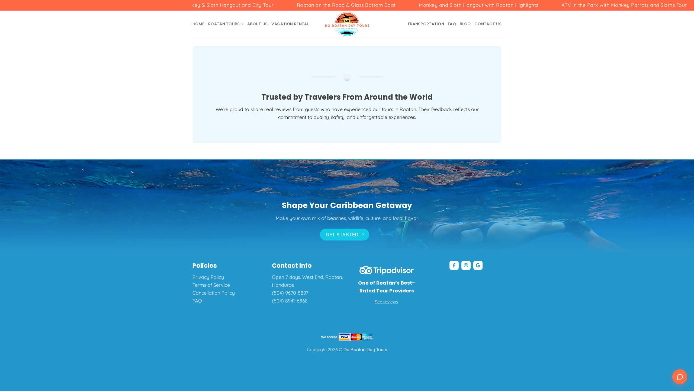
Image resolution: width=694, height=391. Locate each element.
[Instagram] (466, 265)
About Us (257, 24)
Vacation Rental (290, 24)
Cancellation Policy (213, 293)
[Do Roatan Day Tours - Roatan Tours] (347, 24)
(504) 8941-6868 (290, 301)
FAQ (452, 24)
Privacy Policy (208, 277)
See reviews (386, 301)
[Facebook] (454, 265)
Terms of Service (211, 285)
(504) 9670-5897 (290, 293)
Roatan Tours (224, 24)
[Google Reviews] (478, 265)
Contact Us (488, 24)
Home (198, 24)
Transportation (425, 24)
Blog (465, 24)
